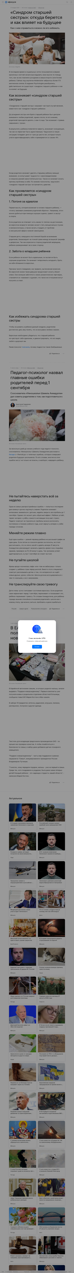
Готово (37, 647)
